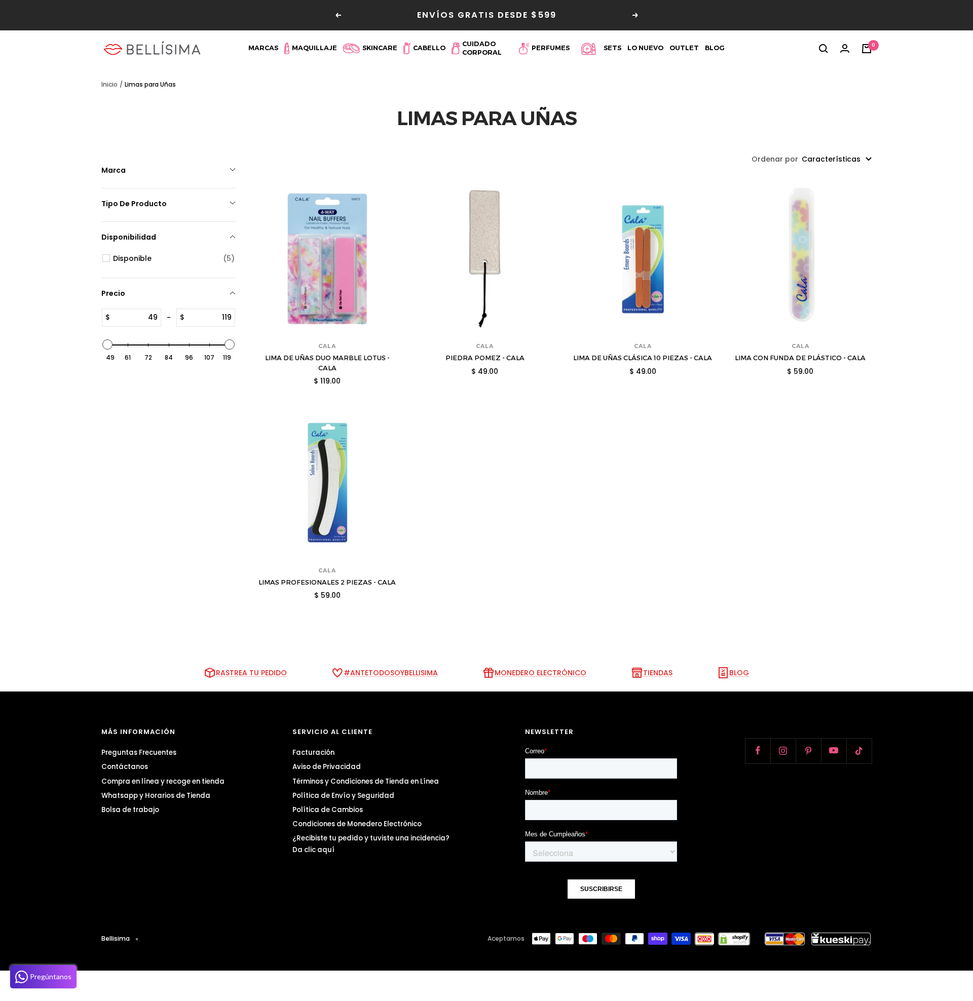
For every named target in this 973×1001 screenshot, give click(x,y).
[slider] (107, 344)
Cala (327, 346)
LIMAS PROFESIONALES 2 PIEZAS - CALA (327, 582)
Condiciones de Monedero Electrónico (357, 824)
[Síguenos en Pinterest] (808, 750)
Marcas (263, 48)
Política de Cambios (327, 810)
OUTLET (684, 48)
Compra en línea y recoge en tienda (162, 781)
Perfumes (551, 48)
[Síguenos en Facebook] (757, 750)
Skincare (379, 48)
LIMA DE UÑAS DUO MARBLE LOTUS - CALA (327, 363)
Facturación (313, 752)
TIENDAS (657, 673)
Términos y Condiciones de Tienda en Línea (365, 781)
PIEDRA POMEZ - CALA (485, 358)
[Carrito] (867, 48)
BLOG (739, 673)
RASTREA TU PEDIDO (251, 673)
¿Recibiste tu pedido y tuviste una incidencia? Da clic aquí (371, 844)
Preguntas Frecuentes (138, 752)
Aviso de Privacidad (326, 767)
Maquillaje (314, 48)
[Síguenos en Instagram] (783, 750)
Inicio (109, 84)
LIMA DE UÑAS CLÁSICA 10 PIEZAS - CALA (642, 358)
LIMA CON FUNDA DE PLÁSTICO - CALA (800, 358)
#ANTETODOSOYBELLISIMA (391, 673)
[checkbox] (174, 258)
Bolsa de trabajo (130, 810)
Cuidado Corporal (482, 48)
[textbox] (135, 317)
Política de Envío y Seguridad (343, 795)
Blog (715, 48)
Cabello (429, 48)
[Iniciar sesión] (844, 48)
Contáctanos (124, 767)
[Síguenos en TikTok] (859, 750)
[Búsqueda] (823, 48)
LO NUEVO (645, 48)
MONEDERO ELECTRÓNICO (540, 673)
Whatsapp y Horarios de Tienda (155, 795)
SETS (612, 48)
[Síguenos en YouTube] (833, 750)
